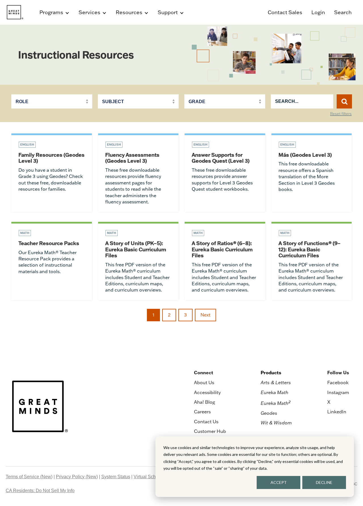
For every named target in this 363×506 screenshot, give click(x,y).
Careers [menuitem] (202, 411)
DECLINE (324, 482)
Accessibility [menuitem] (207, 392)
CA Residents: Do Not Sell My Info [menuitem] (40, 490)
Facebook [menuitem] (338, 382)
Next (205, 315)
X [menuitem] (328, 402)
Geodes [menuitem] (269, 413)
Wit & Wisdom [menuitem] (276, 422)
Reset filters (341, 114)
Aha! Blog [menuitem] (204, 402)
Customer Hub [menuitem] (210, 431)
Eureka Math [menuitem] (274, 392)
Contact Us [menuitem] (206, 421)
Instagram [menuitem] (338, 392)
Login (318, 12)
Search (343, 12)
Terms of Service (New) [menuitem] (29, 476)
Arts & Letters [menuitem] (276, 382)
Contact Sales (285, 12)
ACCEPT (279, 482)
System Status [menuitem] (115, 476)
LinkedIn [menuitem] (336, 411)
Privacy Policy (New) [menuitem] (77, 476)
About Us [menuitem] (204, 382)
